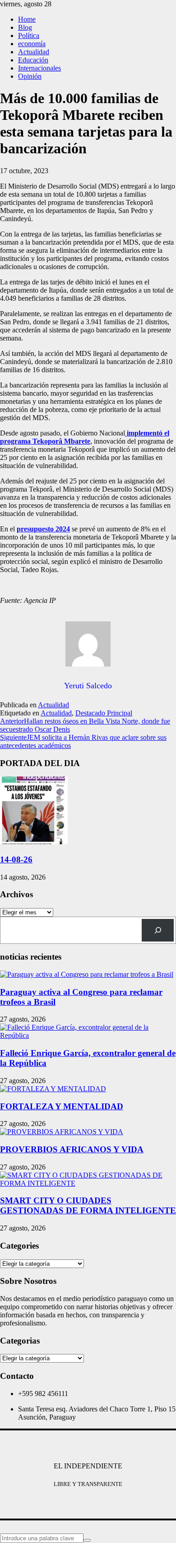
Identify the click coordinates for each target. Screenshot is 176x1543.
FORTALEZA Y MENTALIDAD (61, 1106)
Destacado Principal (103, 713)
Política (28, 35)
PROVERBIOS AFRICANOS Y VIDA (72, 1149)
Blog (25, 27)
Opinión (30, 76)
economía (32, 43)
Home (27, 19)
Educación (33, 60)
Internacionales (39, 68)
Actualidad (33, 52)
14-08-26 (16, 859)
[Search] (158, 930)
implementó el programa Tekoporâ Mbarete (84, 437)
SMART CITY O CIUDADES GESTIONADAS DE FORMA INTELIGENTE (88, 1205)
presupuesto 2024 (43, 529)
